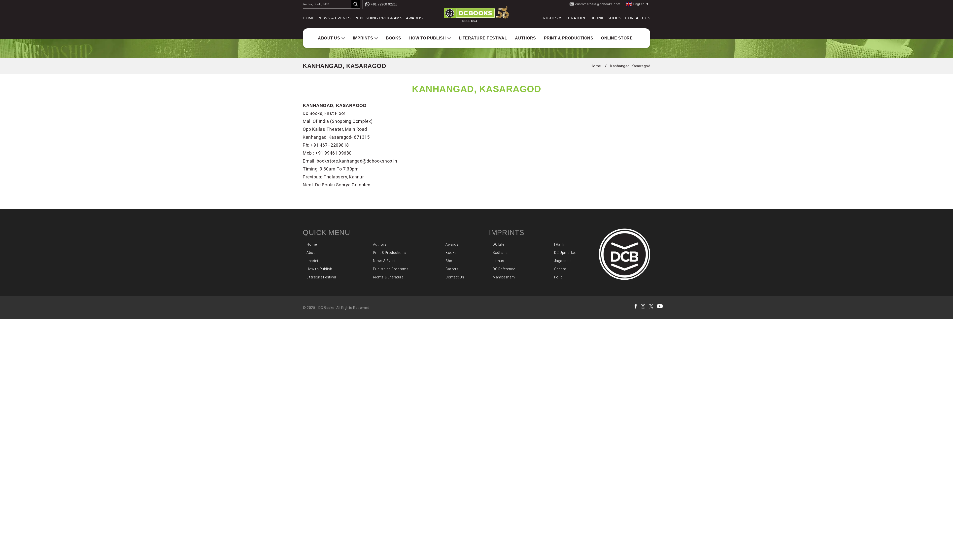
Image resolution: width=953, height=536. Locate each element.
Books (393, 38)
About (311, 253)
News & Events (334, 18)
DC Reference (504, 269)
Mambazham (504, 277)
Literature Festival (483, 38)
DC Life (498, 244)
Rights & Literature (565, 18)
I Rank (559, 244)
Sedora (560, 269)
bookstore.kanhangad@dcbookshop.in (357, 161)
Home (309, 18)
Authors (525, 38)
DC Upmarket (565, 253)
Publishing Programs (378, 18)
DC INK (597, 18)
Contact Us (637, 18)
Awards (414, 18)
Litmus (498, 261)
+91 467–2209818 (329, 145)
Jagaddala (563, 261)
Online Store (617, 38)
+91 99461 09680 (333, 153)
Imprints (363, 38)
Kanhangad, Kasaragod (630, 66)
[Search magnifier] (355, 4)
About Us (329, 38)
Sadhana (500, 253)
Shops (614, 18)
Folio (558, 277)
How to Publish (427, 38)
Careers (452, 269)
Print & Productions (568, 38)
